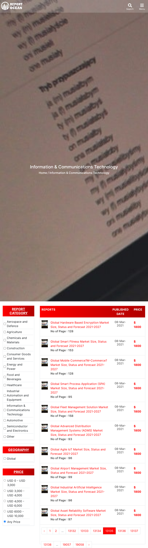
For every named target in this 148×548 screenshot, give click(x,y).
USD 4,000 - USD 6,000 (15, 503)
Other (10, 436)
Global (11, 458)
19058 (79, 544)
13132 (72, 531)
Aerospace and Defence (17, 324)
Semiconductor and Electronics (17, 428)
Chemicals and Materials (17, 340)
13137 (134, 531)
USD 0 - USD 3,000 (16, 483)
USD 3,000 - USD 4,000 (15, 493)
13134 (97, 531)
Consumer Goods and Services (19, 356)
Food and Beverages (14, 377)
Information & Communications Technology (18, 410)
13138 (47, 544)
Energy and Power (14, 367)
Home (43, 173)
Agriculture (14, 332)
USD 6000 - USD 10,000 (15, 514)
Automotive (15, 420)
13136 (122, 531)
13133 (84, 531)
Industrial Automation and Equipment (18, 395)
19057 (67, 544)
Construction (16, 348)
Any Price (13, 522)
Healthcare (14, 385)
